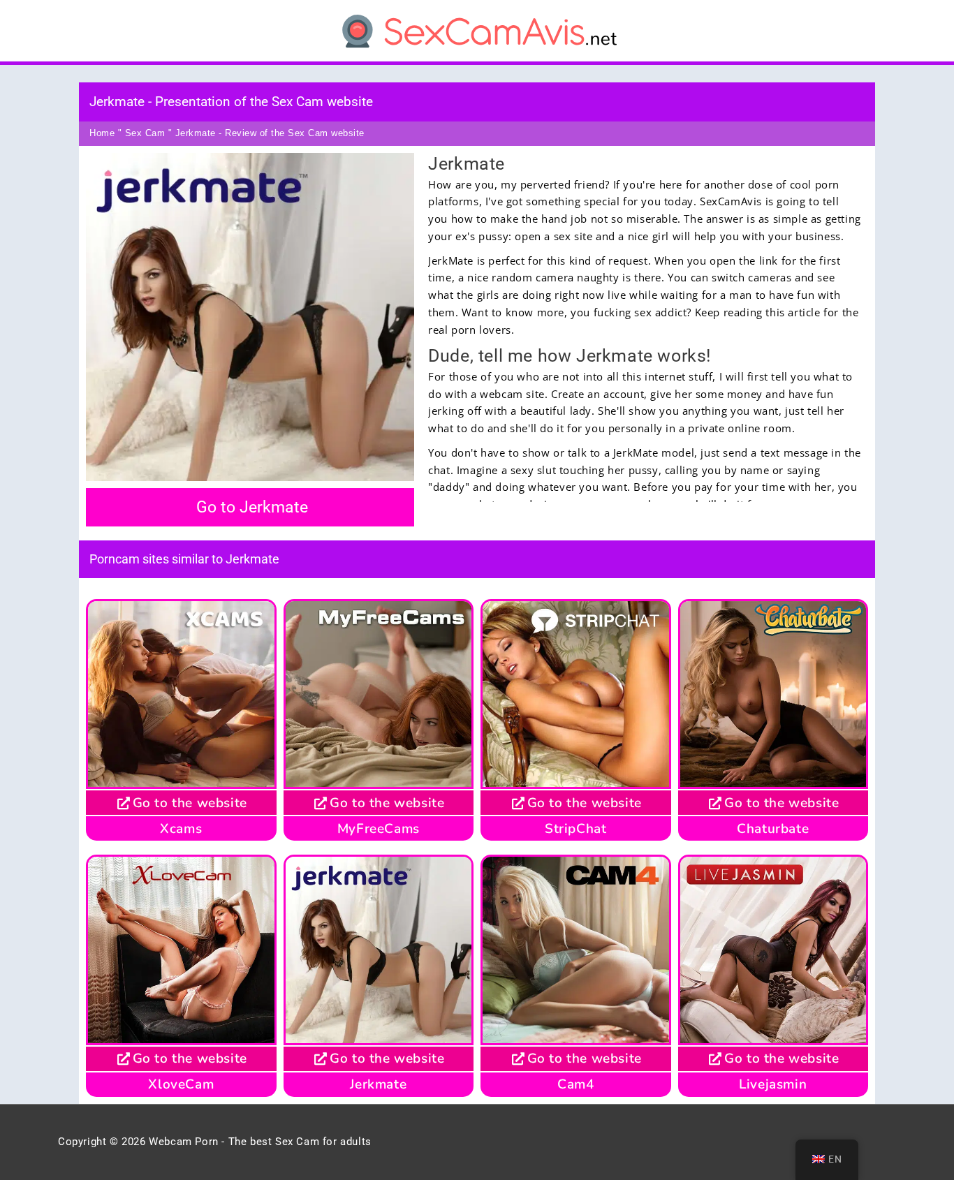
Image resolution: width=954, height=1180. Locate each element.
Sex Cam (145, 133)
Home (102, 133)
